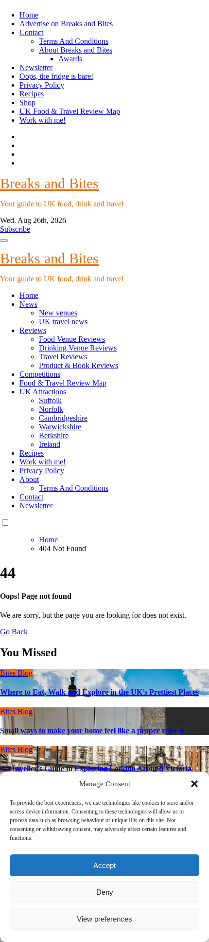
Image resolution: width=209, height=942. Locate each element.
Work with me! (42, 120)
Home (28, 15)
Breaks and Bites (49, 183)
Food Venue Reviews (72, 339)
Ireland (49, 444)
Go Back (14, 632)
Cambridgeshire (63, 418)
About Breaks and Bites (75, 50)
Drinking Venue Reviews (78, 348)
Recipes (31, 94)
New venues (58, 313)
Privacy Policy (41, 85)
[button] (194, 784)
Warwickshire (60, 427)
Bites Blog (16, 673)
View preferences (104, 919)
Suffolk (50, 400)
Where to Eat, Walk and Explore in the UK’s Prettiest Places (99, 692)
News (28, 304)
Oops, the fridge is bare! (56, 76)
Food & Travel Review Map (62, 383)
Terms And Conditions (73, 41)
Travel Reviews (63, 356)
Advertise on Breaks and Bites (66, 23)
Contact (31, 32)
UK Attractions (42, 392)
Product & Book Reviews (78, 365)
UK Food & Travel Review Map (69, 111)
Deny (104, 892)
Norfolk (51, 409)
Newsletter (35, 67)
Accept (104, 865)
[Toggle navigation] (4, 240)
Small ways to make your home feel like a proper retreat (92, 730)
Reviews (32, 330)
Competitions (39, 374)
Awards (70, 59)
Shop (27, 102)
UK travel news (63, 321)
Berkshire (54, 435)
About (29, 479)
